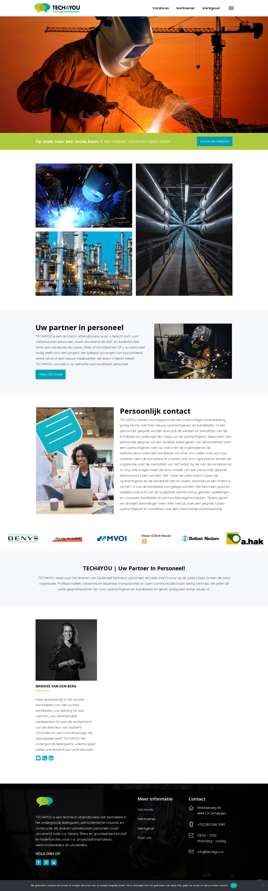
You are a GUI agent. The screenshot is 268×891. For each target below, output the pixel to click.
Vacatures (160, 8)
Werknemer (185, 8)
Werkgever (211, 8)
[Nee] (263, 885)
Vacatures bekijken (214, 141)
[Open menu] (231, 8)
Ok (233, 885)
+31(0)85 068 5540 (211, 824)
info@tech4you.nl (210, 852)
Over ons (145, 838)
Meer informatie (51, 374)
